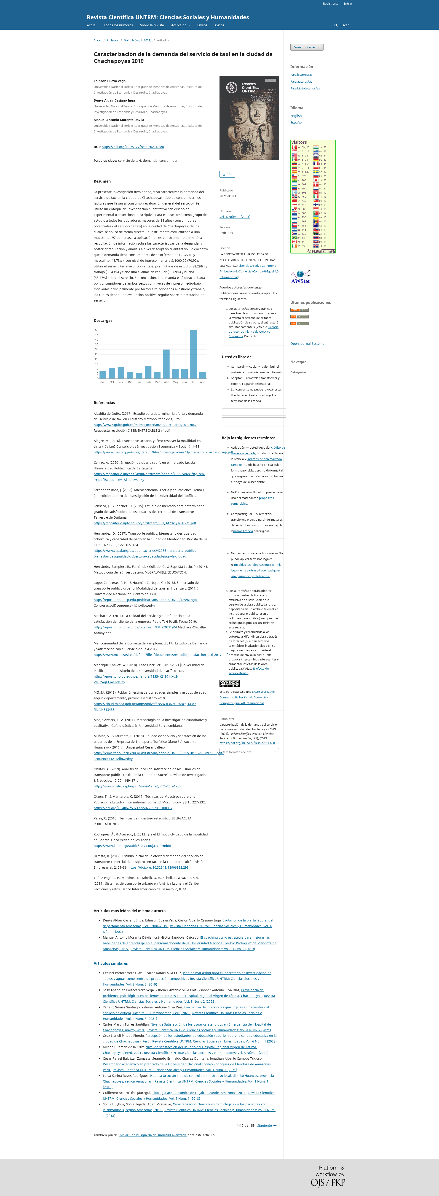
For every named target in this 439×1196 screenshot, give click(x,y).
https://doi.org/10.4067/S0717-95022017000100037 (133, 808)
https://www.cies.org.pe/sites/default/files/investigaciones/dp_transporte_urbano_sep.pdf (163, 452)
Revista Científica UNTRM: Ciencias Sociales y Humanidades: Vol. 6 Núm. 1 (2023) (214, 1041)
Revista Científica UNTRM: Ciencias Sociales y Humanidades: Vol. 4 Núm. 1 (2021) (175, 1070)
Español (296, 122)
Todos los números (118, 25)
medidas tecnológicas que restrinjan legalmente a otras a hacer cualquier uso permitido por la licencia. (257, 570)
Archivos (112, 40)
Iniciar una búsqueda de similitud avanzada (153, 1135)
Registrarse (330, 3)
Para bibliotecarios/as (305, 88)
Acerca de (179, 25)
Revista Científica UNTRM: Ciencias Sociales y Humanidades (168, 17)
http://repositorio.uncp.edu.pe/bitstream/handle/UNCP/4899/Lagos (146, 600)
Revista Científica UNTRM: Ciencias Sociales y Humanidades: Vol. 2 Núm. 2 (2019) (193, 949)
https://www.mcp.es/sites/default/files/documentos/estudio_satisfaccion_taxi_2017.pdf (161, 654)
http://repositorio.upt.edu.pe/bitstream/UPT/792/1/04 (135, 627)
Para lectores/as (301, 75)
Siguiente (264, 1125)
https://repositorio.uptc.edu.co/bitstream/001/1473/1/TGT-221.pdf (145, 523)
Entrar (348, 3)
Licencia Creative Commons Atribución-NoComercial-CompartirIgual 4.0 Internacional (249, 271)
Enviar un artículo (307, 47)
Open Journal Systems (307, 343)
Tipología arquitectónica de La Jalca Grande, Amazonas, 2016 (199, 1093)
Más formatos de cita (237, 752)
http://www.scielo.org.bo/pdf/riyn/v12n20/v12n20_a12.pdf (139, 786)
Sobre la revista (152, 25)
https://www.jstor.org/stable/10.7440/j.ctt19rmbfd (132, 845)
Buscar (343, 25)
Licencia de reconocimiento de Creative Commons (253, 331)
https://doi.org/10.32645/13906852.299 (158, 867)
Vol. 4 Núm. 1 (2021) (137, 40)
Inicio (97, 40)
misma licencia (243, 531)
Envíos (202, 25)
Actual (91, 25)
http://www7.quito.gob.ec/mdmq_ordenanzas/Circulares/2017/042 (145, 425)
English (296, 115)
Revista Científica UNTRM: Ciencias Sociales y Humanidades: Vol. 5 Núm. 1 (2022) (206, 1053)
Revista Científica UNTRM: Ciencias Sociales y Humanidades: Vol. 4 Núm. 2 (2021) (209, 1030)
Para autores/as (301, 81)
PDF (229, 174)
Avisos (219, 25)
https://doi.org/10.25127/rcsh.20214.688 (133, 147)
